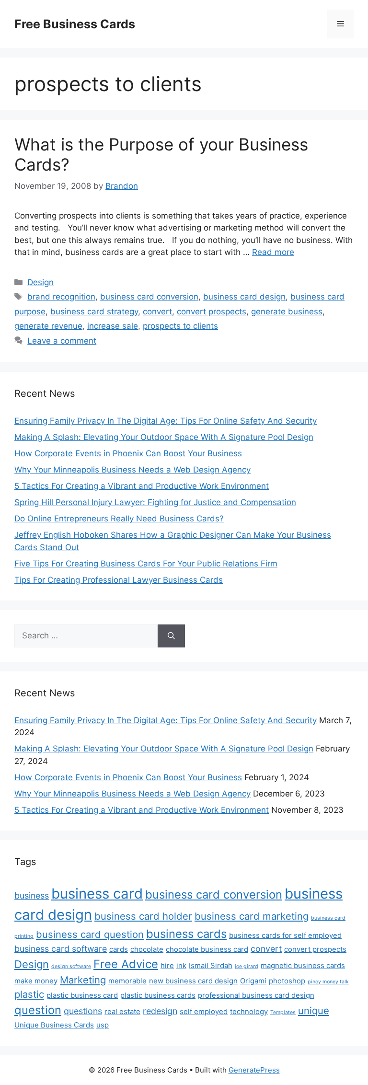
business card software (60, 949)
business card (97, 893)
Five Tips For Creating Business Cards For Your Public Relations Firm (145, 563)
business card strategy (94, 311)
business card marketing (252, 916)
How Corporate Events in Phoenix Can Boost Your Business (128, 453)
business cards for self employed (285, 935)
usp (102, 1024)
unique (313, 1010)
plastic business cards (158, 995)
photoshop (287, 980)
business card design (244, 296)
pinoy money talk (328, 982)
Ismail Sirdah (210, 965)
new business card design (193, 980)
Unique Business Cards (54, 1024)
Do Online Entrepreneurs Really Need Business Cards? (119, 518)
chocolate (146, 949)
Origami (253, 980)
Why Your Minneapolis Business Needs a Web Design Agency (132, 469)
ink (181, 965)
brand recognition (61, 296)
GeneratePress (254, 1069)
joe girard (246, 966)
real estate (122, 1011)
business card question (90, 934)
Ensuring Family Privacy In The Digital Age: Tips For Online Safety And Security (165, 421)
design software (71, 966)
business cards (186, 934)
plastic (29, 994)
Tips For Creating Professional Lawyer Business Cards (118, 580)
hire (167, 965)
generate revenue (48, 326)
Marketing (83, 980)
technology (249, 1011)
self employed (204, 1011)
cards (118, 949)
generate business (286, 311)
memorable (127, 980)
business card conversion (149, 296)
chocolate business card (207, 949)
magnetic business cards (303, 965)
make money (36, 980)
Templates (283, 1012)
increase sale (112, 326)
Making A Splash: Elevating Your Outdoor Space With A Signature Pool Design (163, 437)
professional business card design (256, 995)
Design (40, 282)
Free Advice (125, 964)
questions (83, 1011)
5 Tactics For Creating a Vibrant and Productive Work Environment (141, 486)
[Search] (171, 635)
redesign (160, 1011)
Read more (273, 252)
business (31, 895)
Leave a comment (61, 341)
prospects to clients (180, 326)
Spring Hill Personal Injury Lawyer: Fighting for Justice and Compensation (155, 502)
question (37, 1010)
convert (157, 311)
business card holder (143, 916)
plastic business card (82, 995)
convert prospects (211, 311)
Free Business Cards (74, 24)
